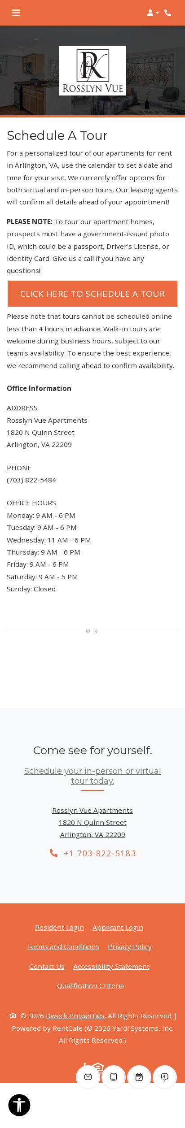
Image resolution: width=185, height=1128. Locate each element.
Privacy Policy (130, 946)
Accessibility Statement (111, 966)
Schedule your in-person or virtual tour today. (92, 776)
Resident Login (59, 927)
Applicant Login (117, 927)
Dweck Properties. (76, 1015)
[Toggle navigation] (16, 13)
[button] (153, 13)
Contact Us (47, 966)
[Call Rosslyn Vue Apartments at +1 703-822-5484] (168, 13)
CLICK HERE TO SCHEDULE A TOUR (98, 293)
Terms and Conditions (62, 946)
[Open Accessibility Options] (19, 1107)
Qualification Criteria (90, 985)
